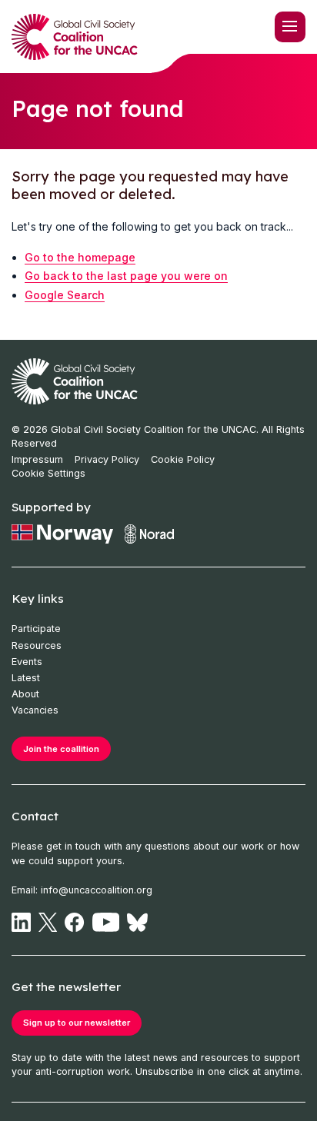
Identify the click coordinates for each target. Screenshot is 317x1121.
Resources (37, 645)
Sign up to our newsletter (76, 1022)
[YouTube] (106, 922)
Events (27, 661)
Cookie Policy (183, 459)
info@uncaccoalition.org (96, 890)
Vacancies (35, 710)
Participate (36, 628)
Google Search (65, 294)
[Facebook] (74, 922)
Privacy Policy (107, 459)
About (25, 694)
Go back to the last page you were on (126, 275)
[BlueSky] (137, 922)
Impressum (37, 459)
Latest (26, 678)
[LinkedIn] (21, 922)
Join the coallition (61, 748)
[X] (47, 922)
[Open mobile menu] (290, 27)
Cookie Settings (48, 473)
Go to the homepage (80, 257)
